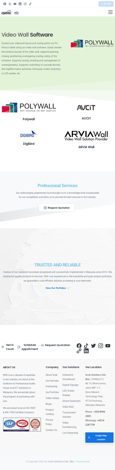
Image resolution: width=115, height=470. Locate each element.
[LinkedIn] (20, 4)
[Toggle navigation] (111, 12)
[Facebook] (4, 4)
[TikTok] (30, 4)
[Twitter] (93, 345)
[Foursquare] (79, 350)
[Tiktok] (86, 345)
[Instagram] (25, 4)
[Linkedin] (86, 350)
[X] (10, 4)
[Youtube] (107, 345)
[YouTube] (15, 4)
